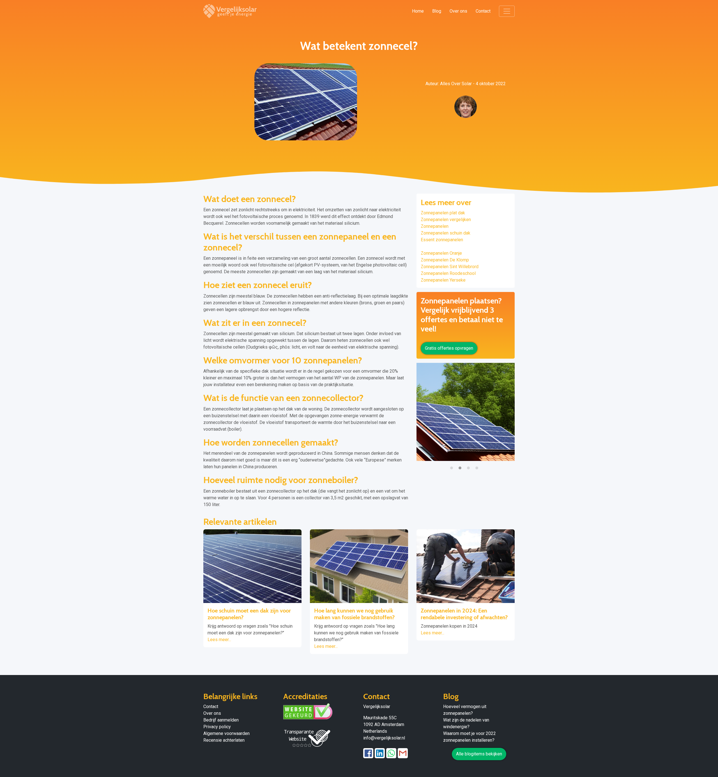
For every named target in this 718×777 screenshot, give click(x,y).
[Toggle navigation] (507, 11)
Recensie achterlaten (224, 740)
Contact (483, 11)
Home (418, 11)
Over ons (458, 11)
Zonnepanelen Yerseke (443, 280)
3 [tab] (470, 465)
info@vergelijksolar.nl (384, 738)
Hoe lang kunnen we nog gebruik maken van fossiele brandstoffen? (354, 614)
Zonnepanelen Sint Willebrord (449, 266)
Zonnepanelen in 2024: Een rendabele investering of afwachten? (464, 614)
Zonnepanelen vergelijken (446, 219)
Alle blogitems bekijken (479, 754)
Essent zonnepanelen (442, 239)
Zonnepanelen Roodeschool (448, 273)
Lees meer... (219, 639)
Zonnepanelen (434, 226)
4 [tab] (478, 465)
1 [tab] (453, 465)
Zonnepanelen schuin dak (445, 233)
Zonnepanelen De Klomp (445, 260)
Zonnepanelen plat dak (443, 212)
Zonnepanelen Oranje (441, 253)
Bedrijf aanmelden (221, 720)
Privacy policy (217, 726)
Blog (436, 11)
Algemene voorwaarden (226, 733)
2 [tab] (461, 465)
